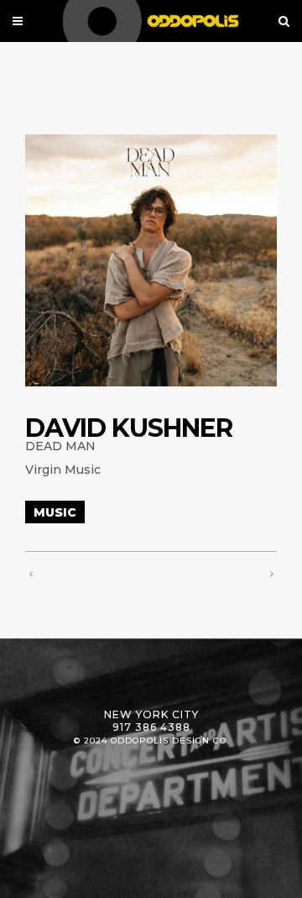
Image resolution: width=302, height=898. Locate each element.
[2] (151, 260)
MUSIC (55, 512)
